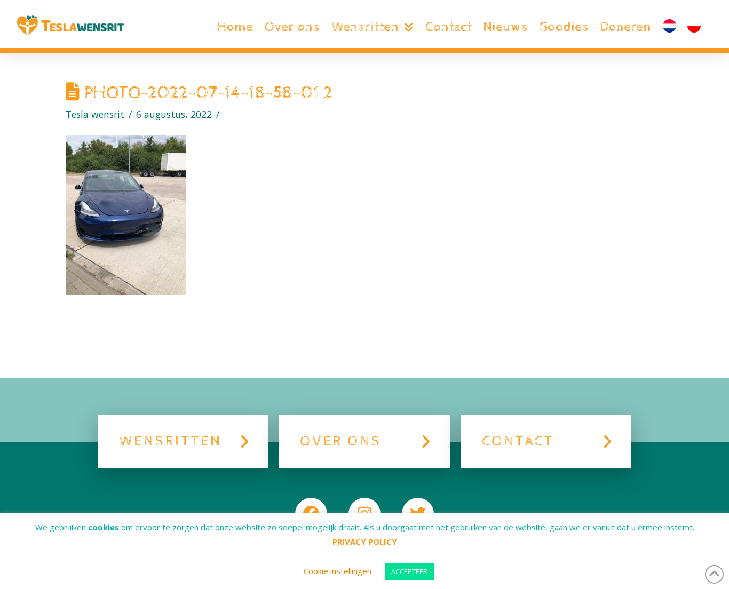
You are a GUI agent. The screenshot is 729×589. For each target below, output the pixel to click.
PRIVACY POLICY (364, 541)
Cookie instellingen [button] (337, 571)
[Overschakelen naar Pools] (694, 27)
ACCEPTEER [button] (409, 571)
